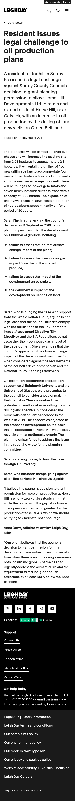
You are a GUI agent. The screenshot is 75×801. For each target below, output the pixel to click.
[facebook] (30, 609)
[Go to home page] (15, 10)
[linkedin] (19, 609)
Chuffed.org (26, 464)
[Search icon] (58, 11)
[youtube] (52, 609)
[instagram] (41, 609)
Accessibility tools (57, 2)
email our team (47, 699)
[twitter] (8, 609)
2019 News (15, 22)
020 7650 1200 (22, 699)
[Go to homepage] (16, 595)
